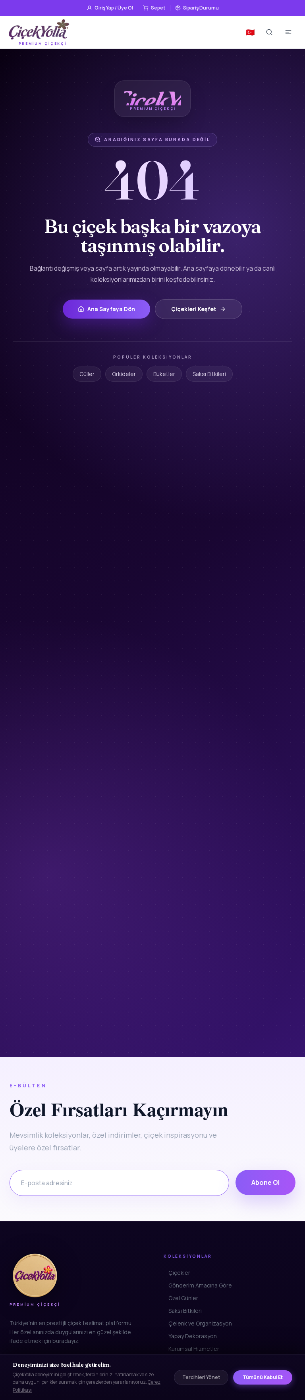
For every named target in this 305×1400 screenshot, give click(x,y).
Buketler (164, 374)
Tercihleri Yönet (201, 1377)
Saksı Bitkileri (209, 374)
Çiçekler (179, 1272)
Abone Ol (265, 1182)
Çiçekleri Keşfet (193, 309)
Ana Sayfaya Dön (111, 309)
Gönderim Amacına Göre (200, 1285)
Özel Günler (183, 1298)
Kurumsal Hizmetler (193, 1348)
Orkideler (124, 374)
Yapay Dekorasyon (192, 1336)
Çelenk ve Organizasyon (200, 1323)
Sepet (158, 7)
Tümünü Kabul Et (263, 1377)
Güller (87, 374)
